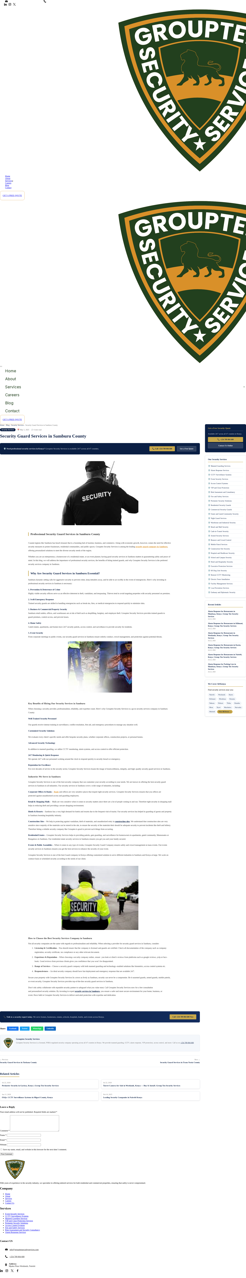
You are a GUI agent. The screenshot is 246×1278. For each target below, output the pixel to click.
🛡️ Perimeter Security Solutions (220, 501)
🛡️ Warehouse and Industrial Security (222, 523)
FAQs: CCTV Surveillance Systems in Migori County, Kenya (27, 1097)
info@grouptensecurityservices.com (24, 1)
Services (8, 181)
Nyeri (219, 707)
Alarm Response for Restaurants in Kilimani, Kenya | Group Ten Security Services (225, 624)
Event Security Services (14, 1214)
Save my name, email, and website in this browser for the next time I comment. (35, 1149)
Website (3, 1145)
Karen (231, 695)
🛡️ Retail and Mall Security (218, 527)
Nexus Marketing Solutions (73, 1276)
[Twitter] (14, 4)
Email (3, 1140)
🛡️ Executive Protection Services (220, 566)
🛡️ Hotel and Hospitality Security (220, 562)
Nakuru (211, 703)
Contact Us (9, 1203)
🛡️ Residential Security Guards (219, 505)
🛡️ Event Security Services (218, 479)
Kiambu (237, 703)
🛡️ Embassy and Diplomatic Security (221, 592)
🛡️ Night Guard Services (217, 518)
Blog (7, 185)
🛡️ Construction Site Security (219, 549)
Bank (56, 792)
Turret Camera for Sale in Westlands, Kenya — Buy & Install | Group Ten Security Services (141, 1085)
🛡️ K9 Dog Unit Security (217, 571)
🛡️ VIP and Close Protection (218, 488)
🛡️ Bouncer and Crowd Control (219, 540)
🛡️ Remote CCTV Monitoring (219, 575)
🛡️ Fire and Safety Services (218, 496)
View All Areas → (225, 712)
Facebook (13, 1029)
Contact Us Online (225, 446)
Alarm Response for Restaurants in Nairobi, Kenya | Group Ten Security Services (225, 655)
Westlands (221, 695)
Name (3, 1135)
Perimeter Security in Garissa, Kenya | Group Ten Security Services (30, 1085)
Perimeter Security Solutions (16, 1223)
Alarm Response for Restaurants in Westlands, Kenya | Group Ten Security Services (223, 635)
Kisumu (232, 699)
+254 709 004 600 (55, 1)
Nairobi (212, 695)
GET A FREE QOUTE (12, 195)
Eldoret (220, 703)
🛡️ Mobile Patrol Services (217, 544)
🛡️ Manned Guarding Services (219, 466)
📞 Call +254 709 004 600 (162, 449)
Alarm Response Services (15, 1232)
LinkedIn (50, 1029)
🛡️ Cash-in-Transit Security (218, 531)
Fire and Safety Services (15, 1228)
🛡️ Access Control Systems (218, 483)
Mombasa (222, 699)
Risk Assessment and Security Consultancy (22, 1230)
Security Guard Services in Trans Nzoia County (180, 1062)
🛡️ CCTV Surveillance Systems (219, 475)
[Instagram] (10, 4)
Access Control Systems (15, 1225)
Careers (8, 183)
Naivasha (238, 707)
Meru (211, 707)
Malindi (212, 712)
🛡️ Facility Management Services (220, 584)
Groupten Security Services (31, 1276)
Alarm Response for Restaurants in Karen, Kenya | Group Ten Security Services (224, 646)
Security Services (17, 425)
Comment (4, 1131)
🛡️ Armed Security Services (218, 536)
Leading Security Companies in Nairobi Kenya (122, 1097)
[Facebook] (17, 1271)
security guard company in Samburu (151, 547)
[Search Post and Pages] (2, 7)
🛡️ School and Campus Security (220, 557)
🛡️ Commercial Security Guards (220, 510)
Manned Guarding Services (16, 1218)
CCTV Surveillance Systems (16, 1216)
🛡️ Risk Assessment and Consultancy (221, 492)
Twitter (25, 1029)
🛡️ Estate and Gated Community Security (223, 514)
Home (7, 176)
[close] (1, 366)
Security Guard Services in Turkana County (18, 1062)
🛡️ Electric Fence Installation (219, 579)
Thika (229, 703)
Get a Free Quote (186, 449)
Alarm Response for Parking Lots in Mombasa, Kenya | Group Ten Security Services (223, 666)
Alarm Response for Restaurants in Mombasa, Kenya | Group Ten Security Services (223, 613)
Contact (8, 188)
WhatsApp (37, 1029)
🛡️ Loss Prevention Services (218, 588)
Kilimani (212, 699)
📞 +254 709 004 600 (225, 439)
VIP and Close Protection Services (19, 1221)
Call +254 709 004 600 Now (182, 1017)
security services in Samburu (87, 991)
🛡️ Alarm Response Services (218, 470)
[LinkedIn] (5, 4)
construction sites (122, 821)
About (7, 178)
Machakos (227, 707)
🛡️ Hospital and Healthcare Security (221, 553)
